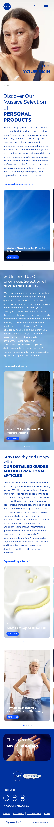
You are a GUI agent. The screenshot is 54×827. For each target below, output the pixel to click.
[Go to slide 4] (28, 265)
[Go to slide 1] (22, 265)
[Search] (36, 6)
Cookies (6, 813)
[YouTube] (22, 798)
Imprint (47, 813)
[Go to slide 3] (26, 265)
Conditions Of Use (34, 813)
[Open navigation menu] (46, 6)
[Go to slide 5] (29, 265)
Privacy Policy (18, 813)
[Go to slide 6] (31, 265)
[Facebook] (6, 798)
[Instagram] (14, 798)
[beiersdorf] (13, 822)
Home (6, 85)
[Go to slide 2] (24, 265)
